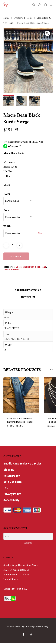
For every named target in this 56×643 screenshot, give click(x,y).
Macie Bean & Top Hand (34, 267)
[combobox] (18, 201)
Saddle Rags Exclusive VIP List (22, 463)
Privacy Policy (12, 493)
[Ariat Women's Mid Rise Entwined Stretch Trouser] (21, 395)
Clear (40, 233)
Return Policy (11, 475)
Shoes (6, 269)
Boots (29, 17)
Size (6, 210)
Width (7, 226)
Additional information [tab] (28, 289)
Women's (18, 17)
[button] (51, 4)
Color (6, 194)
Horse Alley (43, 626)
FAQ (5, 487)
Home (6, 17)
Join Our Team (12, 481)
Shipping (8, 469)
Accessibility (11, 500)
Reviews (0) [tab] (28, 296)
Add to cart (16, 256)
